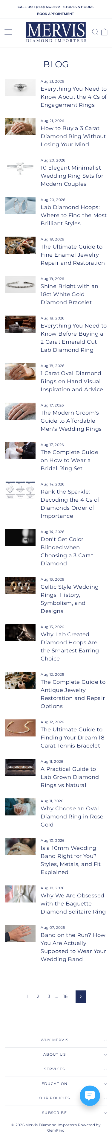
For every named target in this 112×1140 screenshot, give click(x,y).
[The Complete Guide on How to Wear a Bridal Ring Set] (20, 450)
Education (55, 1084)
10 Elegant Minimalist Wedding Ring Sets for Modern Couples (72, 176)
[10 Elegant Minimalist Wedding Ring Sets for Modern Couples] (20, 166)
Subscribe (54, 1113)
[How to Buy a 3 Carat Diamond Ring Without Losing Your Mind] (20, 127)
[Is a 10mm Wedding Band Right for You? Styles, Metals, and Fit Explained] (20, 846)
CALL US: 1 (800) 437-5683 (39, 7)
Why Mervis (54, 1040)
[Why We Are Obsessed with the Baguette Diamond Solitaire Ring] (20, 894)
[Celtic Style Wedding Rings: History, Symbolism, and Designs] (20, 585)
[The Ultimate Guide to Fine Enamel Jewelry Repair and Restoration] (20, 245)
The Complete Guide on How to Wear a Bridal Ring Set (69, 460)
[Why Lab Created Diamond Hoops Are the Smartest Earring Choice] (20, 633)
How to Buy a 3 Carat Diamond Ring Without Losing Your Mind (73, 136)
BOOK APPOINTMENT (55, 14)
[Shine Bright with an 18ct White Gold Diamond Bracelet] (20, 284)
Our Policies (54, 1098)
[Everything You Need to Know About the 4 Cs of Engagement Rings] (20, 87)
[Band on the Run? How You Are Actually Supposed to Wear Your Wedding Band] (20, 933)
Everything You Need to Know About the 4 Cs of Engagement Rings (74, 97)
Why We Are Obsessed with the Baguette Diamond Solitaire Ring (73, 903)
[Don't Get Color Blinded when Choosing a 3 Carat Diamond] (20, 538)
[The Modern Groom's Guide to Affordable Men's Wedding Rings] (20, 411)
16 (65, 996)
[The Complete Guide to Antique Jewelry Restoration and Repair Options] (20, 680)
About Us (54, 1054)
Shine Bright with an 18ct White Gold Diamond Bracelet (69, 294)
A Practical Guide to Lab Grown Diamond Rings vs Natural (70, 777)
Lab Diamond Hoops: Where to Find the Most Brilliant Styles (74, 215)
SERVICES (54, 1069)
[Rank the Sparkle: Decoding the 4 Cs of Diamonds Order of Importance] (20, 490)
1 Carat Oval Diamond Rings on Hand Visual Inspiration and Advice (72, 381)
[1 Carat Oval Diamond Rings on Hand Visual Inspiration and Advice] (20, 371)
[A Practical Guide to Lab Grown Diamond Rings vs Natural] (20, 767)
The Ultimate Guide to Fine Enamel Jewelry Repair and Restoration (73, 254)
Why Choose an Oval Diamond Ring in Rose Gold (72, 816)
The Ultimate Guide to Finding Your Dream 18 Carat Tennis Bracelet (72, 737)
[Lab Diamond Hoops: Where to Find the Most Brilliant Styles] (20, 205)
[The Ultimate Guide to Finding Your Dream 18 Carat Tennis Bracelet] (20, 728)
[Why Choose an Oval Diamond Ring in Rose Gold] (20, 807)
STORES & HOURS (78, 7)
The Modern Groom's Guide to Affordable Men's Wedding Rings (71, 421)
